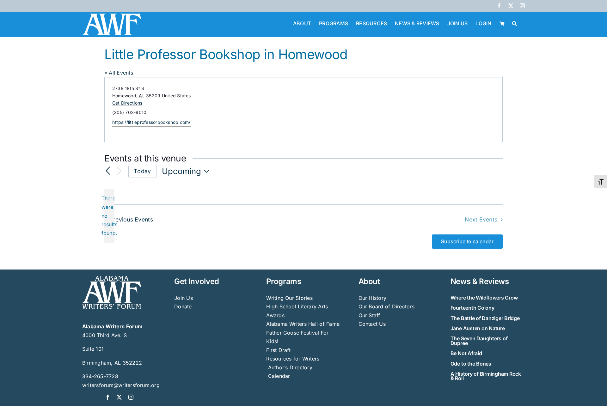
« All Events (118, 73)
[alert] (109, 216)
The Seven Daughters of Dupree (479, 340)
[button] (514, 23)
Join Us (183, 298)
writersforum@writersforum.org (121, 385)
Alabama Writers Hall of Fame (303, 324)
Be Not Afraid (466, 353)
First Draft (278, 350)
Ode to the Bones (471, 364)
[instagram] (130, 397)
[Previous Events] (108, 171)
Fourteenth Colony (472, 308)
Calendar (279, 376)
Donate (183, 306)
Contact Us (372, 324)
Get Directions (127, 103)
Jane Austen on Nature (478, 328)
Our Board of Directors (386, 306)
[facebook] (107, 397)
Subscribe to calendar (467, 242)
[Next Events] (119, 171)
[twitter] (119, 397)
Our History (373, 298)
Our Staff (369, 315)
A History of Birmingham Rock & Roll (486, 376)
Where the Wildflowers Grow (484, 297)
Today (142, 171)
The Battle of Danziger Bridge (485, 318)
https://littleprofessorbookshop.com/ (151, 122)
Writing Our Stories (289, 298)
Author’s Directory (289, 367)
